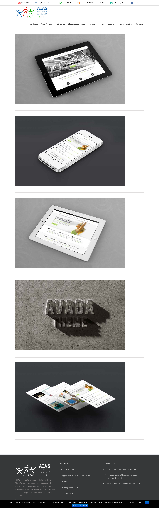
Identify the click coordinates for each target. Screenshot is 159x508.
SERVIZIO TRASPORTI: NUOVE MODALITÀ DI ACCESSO (122, 485)
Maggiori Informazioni (80, 505)
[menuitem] (35, 23)
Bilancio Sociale (67, 469)
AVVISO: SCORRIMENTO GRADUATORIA (120, 469)
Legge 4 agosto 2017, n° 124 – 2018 (75, 475)
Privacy (63, 481)
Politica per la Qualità (69, 488)
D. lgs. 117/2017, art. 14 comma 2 (74, 494)
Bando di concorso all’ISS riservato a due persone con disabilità (121, 476)
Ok (147, 502)
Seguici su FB (137, 3)
